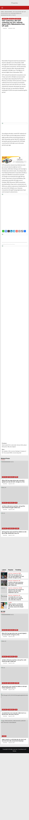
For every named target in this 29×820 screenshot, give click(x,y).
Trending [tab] (18, 570)
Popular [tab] (10, 570)
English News (5, 18)
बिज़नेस (20, 573)
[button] (2, 7)
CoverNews (20, 749)
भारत (16, 502)
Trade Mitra (5, 28)
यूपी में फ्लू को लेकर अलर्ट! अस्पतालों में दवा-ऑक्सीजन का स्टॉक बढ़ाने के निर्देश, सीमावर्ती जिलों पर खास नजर (16, 591)
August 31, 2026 (11, 483)
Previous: (14, 445)
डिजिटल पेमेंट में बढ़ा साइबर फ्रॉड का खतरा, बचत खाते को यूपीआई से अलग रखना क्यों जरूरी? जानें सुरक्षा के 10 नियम (16, 576)
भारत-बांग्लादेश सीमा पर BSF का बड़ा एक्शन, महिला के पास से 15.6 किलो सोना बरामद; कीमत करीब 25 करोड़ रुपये (15, 598)
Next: (14, 451)
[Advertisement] (14, 45)
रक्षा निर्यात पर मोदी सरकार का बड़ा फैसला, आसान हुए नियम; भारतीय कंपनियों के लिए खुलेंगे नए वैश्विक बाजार (15, 584)
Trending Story (18, 18)
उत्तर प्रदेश (17, 528)
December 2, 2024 (11, 28)
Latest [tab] (4, 570)
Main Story (11, 18)
